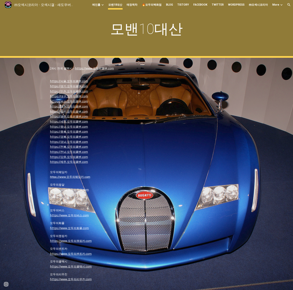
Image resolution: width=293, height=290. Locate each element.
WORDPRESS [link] (236, 4)
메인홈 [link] (96, 4)
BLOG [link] (169, 4)
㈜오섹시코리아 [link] (258, 4)
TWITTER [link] (218, 4)
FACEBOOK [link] (200, 4)
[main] (146, 29)
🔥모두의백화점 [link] (152, 4)
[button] (289, 5)
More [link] (275, 4)
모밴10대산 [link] (115, 4)
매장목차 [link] (132, 4)
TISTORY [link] (183, 4)
